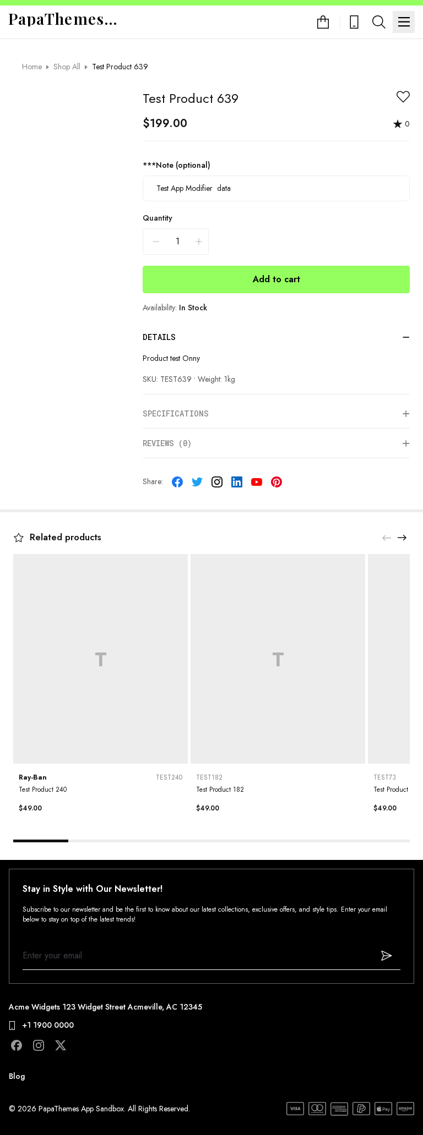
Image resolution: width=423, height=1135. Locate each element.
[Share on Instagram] (217, 481)
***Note (176, 165)
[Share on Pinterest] (276, 481)
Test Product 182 (220, 789)
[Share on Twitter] (197, 481)
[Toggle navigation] (404, 22)
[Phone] (354, 22)
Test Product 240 (43, 789)
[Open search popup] (379, 22)
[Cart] (328, 22)
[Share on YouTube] (256, 481)
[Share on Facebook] (177, 481)
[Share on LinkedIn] (236, 481)
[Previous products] (386, 537)
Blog (17, 1076)
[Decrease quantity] (156, 241)
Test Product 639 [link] (120, 66)
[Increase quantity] (199, 241)
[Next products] (402, 537)
